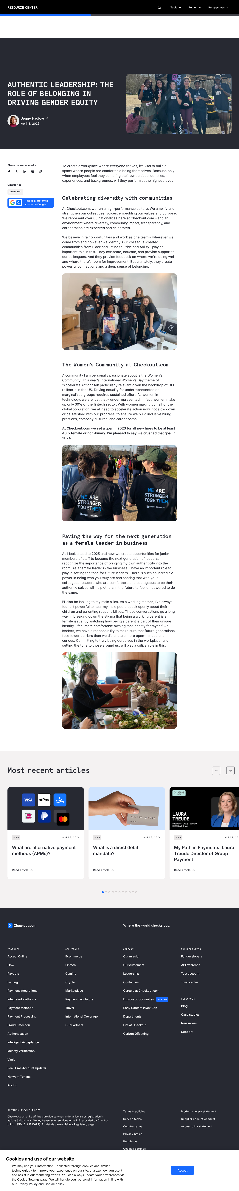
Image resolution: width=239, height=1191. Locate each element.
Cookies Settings (134, 1148)
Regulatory (130, 1141)
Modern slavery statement (198, 1111)
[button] (175, 7)
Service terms (132, 1118)
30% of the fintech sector (95, 404)
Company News (15, 192)
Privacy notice (132, 1133)
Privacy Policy (28, 1184)
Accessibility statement (196, 1126)
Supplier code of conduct (198, 1118)
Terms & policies (134, 1111)
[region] (119, 1170)
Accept (182, 1170)
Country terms (132, 1126)
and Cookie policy (51, 1184)
